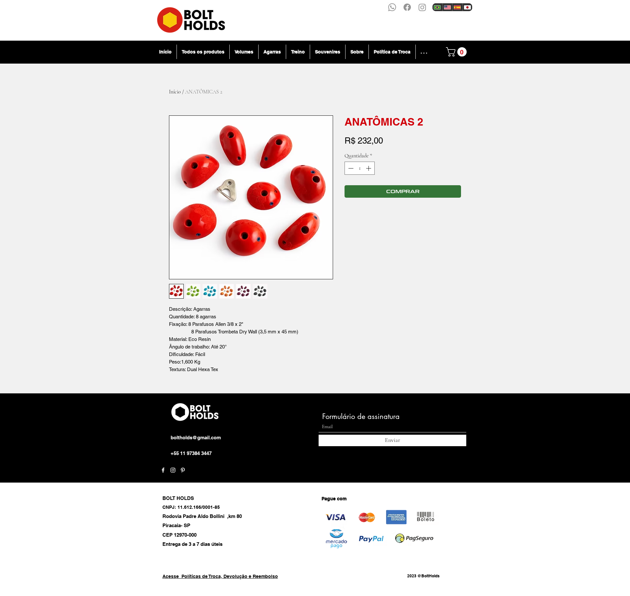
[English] (447, 7)
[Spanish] (457, 7)
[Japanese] (467, 7)
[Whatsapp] (392, 7)
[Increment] (369, 168)
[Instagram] (422, 7)
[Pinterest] (182, 470)
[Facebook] (407, 7)
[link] (457, 52)
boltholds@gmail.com (196, 437)
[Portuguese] (437, 7)
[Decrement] (350, 168)
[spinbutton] (360, 168)
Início (175, 92)
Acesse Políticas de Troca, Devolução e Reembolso (220, 576)
